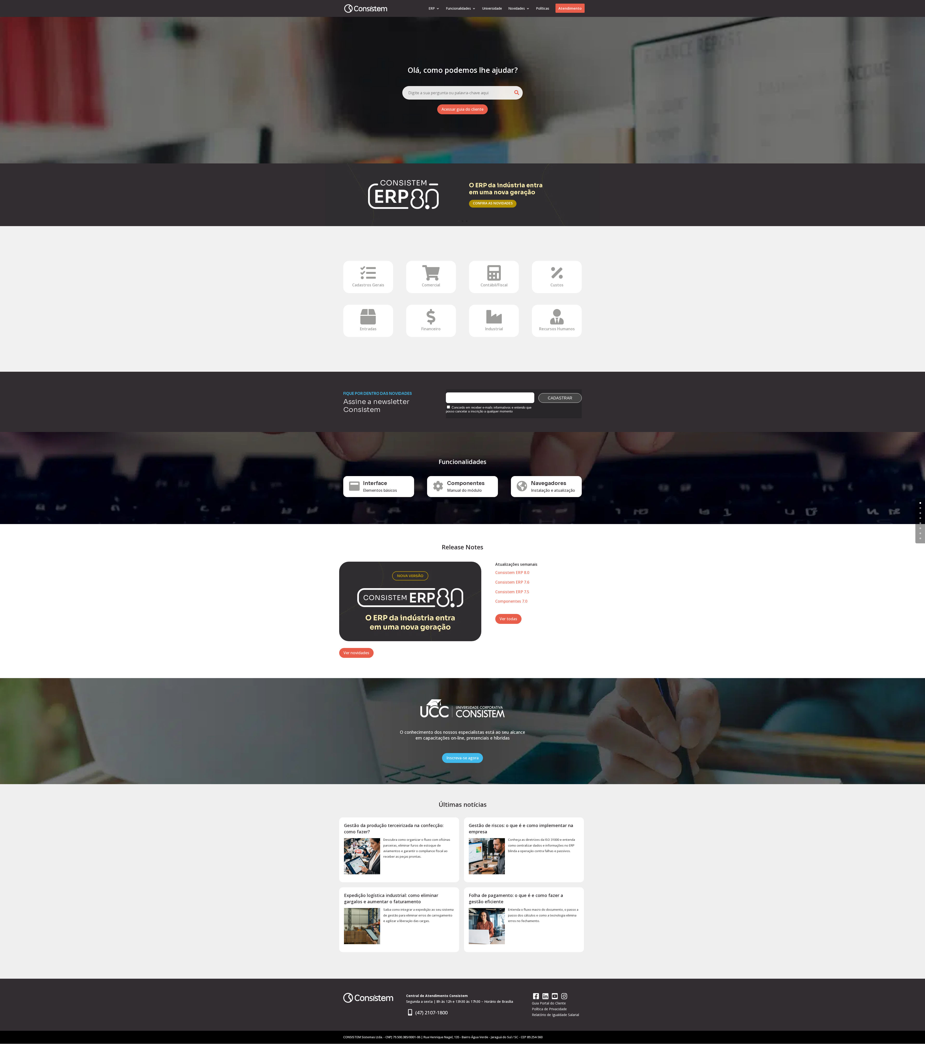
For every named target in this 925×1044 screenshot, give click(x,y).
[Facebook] (536, 997)
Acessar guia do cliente (462, 109)
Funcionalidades (458, 9)
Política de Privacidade (549, 1009)
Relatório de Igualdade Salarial (555, 1014)
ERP (432, 9)
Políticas (542, 9)
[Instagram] (564, 997)
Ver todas (508, 618)
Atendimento (570, 8)
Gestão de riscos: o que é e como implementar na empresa (521, 828)
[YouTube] (555, 997)
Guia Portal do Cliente (549, 1003)
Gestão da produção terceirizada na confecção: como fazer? (393, 828)
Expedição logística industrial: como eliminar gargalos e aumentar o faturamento (391, 898)
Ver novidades (356, 652)
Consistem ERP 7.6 (512, 582)
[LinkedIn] (546, 997)
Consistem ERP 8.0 (512, 572)
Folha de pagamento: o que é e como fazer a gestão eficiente (516, 898)
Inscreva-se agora (462, 758)
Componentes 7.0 (511, 601)
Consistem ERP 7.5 (512, 591)
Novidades (516, 9)
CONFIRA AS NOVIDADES (493, 203)
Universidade (492, 9)
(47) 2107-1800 (431, 1012)
